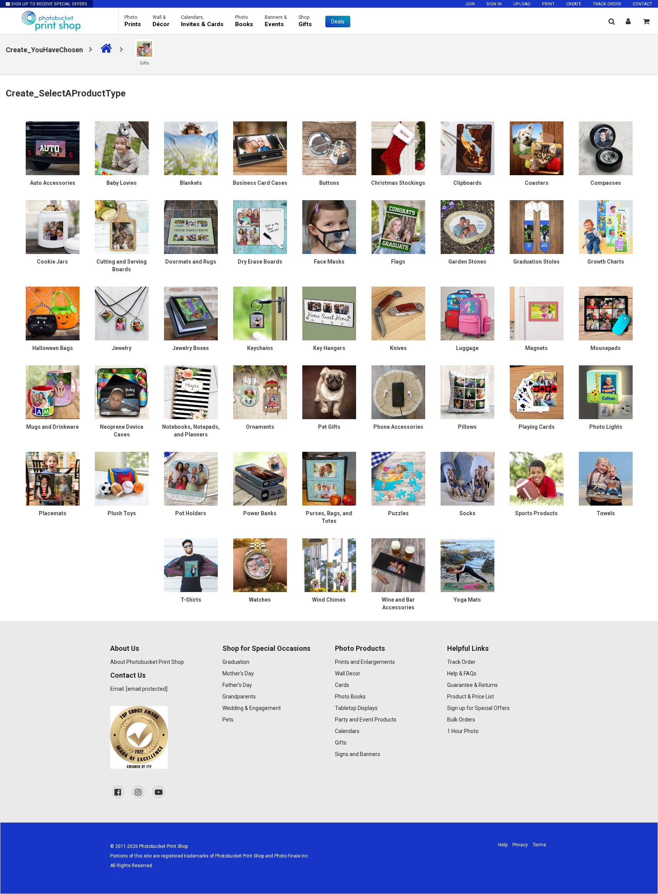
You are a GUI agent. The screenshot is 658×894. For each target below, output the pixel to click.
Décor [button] (160, 21)
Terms (539, 845)
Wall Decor (347, 673)
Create (573, 4)
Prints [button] (132, 21)
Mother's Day (238, 673)
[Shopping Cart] (646, 21)
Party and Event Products (365, 720)
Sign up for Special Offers (478, 708)
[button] (611, 21)
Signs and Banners (357, 754)
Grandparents (239, 696)
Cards (342, 685)
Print (548, 4)
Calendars (347, 731)
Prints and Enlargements (365, 662)
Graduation (235, 662)
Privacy (520, 845)
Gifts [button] (305, 21)
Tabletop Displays (356, 708)
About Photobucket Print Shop (147, 662)
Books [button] (244, 21)
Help (502, 845)
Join (470, 4)
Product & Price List (470, 696)
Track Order (607, 4)
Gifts (340, 743)
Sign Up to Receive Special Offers (48, 4)
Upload (521, 4)
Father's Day (237, 685)
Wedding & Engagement (251, 708)
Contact (642, 4)
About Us (124, 648)
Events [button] (276, 21)
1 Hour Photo (463, 731)
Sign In (494, 4)
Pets (228, 720)
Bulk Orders (461, 720)
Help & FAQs (461, 673)
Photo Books (350, 696)
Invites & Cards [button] (202, 21)
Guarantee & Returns (472, 685)
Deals (338, 21)
